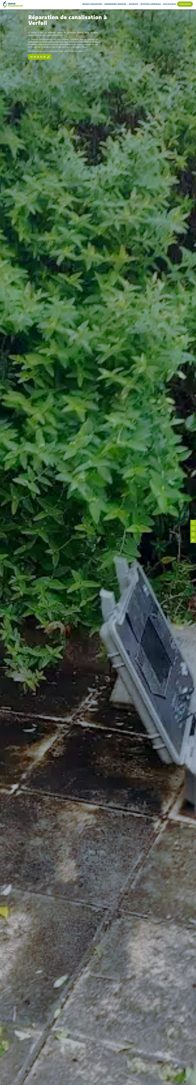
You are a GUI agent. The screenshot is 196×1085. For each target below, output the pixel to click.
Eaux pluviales (169, 4)
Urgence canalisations (92, 4)
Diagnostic (133, 4)
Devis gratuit (185, 4)
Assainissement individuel (115, 4)
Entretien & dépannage (151, 4)
